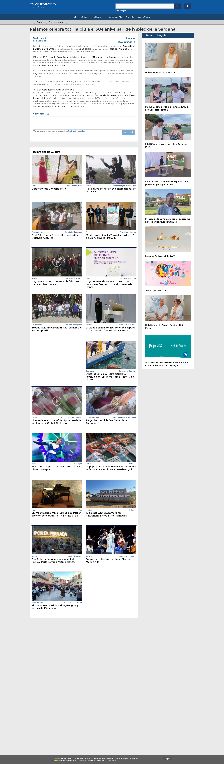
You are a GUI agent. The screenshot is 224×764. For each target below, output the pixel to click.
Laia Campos (39, 41)
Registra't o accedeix (76, 131)
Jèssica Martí (39, 38)
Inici (30, 22)
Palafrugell (78, 464)
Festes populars (56, 22)
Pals (80, 510)
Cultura (40, 22)
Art (87, 232)
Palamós (130, 38)
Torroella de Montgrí (128, 232)
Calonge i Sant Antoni (73, 603)
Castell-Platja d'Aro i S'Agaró (124, 186)
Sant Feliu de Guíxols (73, 232)
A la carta (130, 17)
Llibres (88, 278)
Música (34, 186)
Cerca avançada (121, 11)
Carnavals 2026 (115, 17)
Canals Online (144, 17)
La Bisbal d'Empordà (73, 325)
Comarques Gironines (127, 371)
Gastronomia (37, 325)
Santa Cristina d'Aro (74, 186)
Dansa (88, 186)
